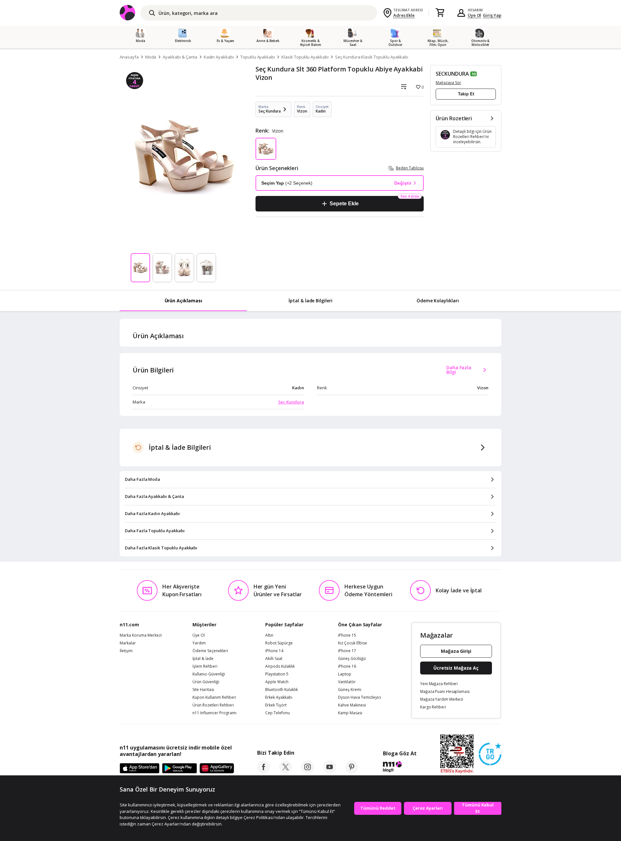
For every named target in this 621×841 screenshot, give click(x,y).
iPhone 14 (274, 650)
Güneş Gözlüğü (352, 658)
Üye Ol (474, 15)
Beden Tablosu (410, 168)
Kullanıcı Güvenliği (208, 674)
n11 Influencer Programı (214, 713)
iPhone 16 (347, 666)
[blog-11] (399, 767)
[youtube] (329, 771)
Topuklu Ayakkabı (257, 57)
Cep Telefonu (277, 713)
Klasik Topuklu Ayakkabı (305, 57)
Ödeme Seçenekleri (210, 650)
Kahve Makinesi (352, 705)
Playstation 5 (277, 674)
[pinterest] (351, 771)
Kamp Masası (350, 713)
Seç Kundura (291, 402)
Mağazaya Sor (448, 82)
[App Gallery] (217, 768)
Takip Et (466, 94)
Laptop (344, 674)
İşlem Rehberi (204, 666)
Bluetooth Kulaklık (281, 689)
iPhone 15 (347, 635)
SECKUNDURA (452, 73)
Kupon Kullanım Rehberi (214, 697)
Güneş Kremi (349, 689)
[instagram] (307, 771)
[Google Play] (179, 768)
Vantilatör (347, 682)
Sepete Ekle (344, 203)
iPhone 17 (347, 650)
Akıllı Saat (273, 658)
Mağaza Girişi (456, 651)
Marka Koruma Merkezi (141, 635)
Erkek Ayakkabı (278, 697)
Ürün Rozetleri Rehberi (213, 705)
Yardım (199, 643)
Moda (151, 57)
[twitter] (285, 771)
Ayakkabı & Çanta (180, 57)
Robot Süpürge (279, 643)
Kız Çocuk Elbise (352, 643)
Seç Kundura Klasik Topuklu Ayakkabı (371, 57)
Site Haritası (203, 689)
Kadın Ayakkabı (219, 57)
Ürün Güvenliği (205, 682)
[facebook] (263, 771)
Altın (269, 635)
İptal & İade (202, 658)
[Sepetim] (440, 13)
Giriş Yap (492, 15)
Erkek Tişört (276, 705)
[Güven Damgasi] (490, 754)
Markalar (128, 643)
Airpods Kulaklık (280, 666)
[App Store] (139, 768)
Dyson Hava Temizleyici (359, 697)
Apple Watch (277, 682)
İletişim (126, 650)
